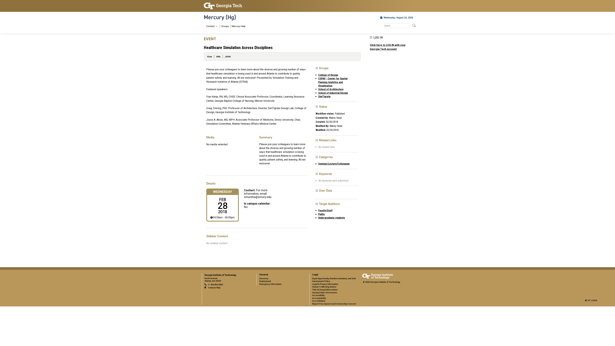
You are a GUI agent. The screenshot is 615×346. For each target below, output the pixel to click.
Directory (263, 278)
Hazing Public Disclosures (324, 292)
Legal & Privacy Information (325, 284)
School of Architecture (331, 89)
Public (321, 214)
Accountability (319, 298)
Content (210, 26)
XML (218, 56)
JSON (228, 56)
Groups (225, 26)
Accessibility (318, 295)
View (209, 56)
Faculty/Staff (325, 210)
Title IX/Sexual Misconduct (325, 289)
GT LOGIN (592, 300)
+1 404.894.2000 (215, 284)
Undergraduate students (331, 217)
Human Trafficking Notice (324, 287)
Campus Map (214, 287)
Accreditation (318, 301)
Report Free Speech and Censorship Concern (334, 304)
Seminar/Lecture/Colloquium (334, 163)
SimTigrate (324, 96)
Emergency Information (270, 284)
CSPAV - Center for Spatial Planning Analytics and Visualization (333, 82)
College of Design (328, 75)
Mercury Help (239, 26)
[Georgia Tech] (228, 6)
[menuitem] (225, 26)
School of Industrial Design (333, 93)
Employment (265, 281)
